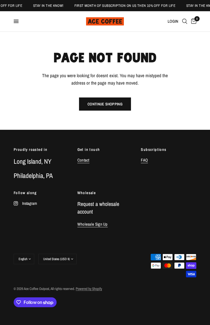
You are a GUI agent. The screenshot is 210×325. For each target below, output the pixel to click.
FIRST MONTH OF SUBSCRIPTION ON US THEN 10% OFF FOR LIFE (123, 5)
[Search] (184, 21)
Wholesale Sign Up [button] (92, 224)
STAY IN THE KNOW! (47, 5)
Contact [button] (83, 160)
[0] (192, 21)
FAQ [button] (144, 160)
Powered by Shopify (89, 288)
